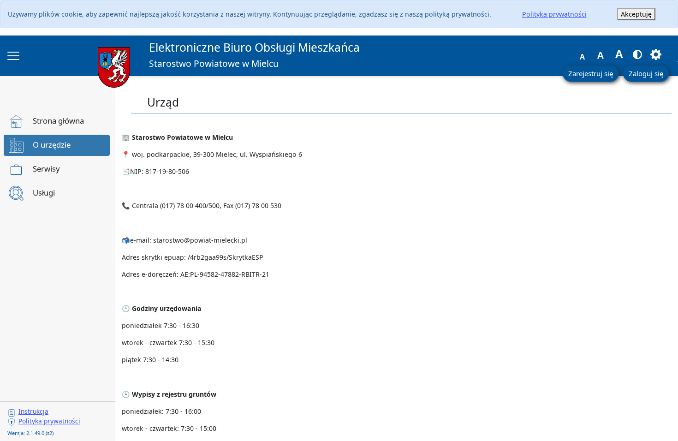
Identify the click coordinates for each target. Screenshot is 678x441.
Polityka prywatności (554, 14)
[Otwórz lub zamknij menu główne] (13, 56)
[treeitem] (57, 121)
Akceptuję (636, 14)
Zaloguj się (646, 73)
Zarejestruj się (590, 73)
